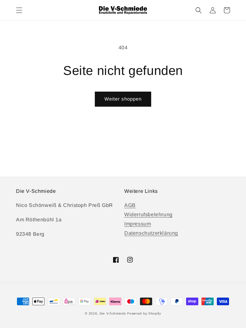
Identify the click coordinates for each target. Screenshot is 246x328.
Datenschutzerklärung (151, 233)
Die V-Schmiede (113, 313)
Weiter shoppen (123, 99)
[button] (19, 10)
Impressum (137, 223)
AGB (130, 205)
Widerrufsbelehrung (148, 214)
